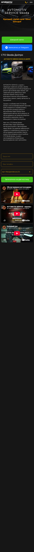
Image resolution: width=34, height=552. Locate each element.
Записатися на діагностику (17, 179)
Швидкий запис (17, 40)
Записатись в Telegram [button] (18, 48)
